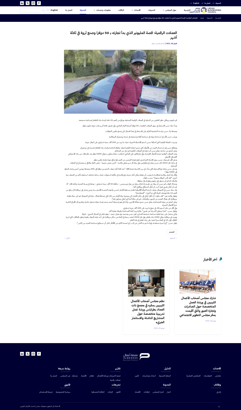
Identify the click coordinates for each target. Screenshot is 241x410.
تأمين (137, 375)
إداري (219, 392)
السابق (172, 238)
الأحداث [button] (137, 10)
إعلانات (146, 392)
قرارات (110, 392)
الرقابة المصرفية (97, 392)
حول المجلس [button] (170, 10)
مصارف (75, 375)
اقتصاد (83, 375)
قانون (118, 392)
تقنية (163, 43)
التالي (68, 238)
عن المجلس (65, 375)
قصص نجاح (156, 43)
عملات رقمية (115, 380)
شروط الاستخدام (46, 392)
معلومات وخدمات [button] (103, 10)
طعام (92, 375)
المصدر (171, 232)
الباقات (121, 10)
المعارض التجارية (193, 375)
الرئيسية (187, 10)
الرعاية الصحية (165, 375)
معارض (218, 375)
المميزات (151, 10)
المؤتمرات (208, 375)
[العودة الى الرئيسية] (205, 10)
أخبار (169, 392)
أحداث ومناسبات (149, 375)
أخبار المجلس (158, 392)
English (196, 3)
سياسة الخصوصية (63, 392)
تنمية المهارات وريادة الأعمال (108, 375)
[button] (219, 407)
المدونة (218, 3)
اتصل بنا (207, 3)
